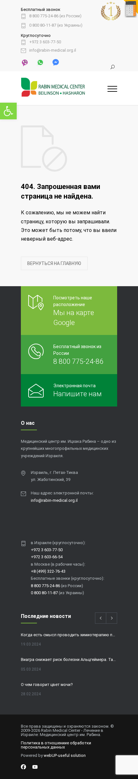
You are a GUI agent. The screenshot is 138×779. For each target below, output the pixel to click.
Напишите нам (77, 394)
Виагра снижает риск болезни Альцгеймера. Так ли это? (69, 659)
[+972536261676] (39, 62)
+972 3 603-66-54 (47, 556)
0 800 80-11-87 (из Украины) (55, 25)
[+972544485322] (25, 62)
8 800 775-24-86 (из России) (55, 16)
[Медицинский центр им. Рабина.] (64, 88)
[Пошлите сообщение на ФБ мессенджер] (55, 62)
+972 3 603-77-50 (45, 42)
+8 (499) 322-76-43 (48, 571)
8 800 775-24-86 (78, 361)
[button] (8, 111)
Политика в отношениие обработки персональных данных (56, 744)
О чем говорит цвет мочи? (47, 684)
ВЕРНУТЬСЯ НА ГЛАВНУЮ (54, 263)
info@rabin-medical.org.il (52, 50)
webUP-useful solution (65, 755)
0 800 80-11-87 (44, 592)
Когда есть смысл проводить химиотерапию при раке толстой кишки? (69, 634)
